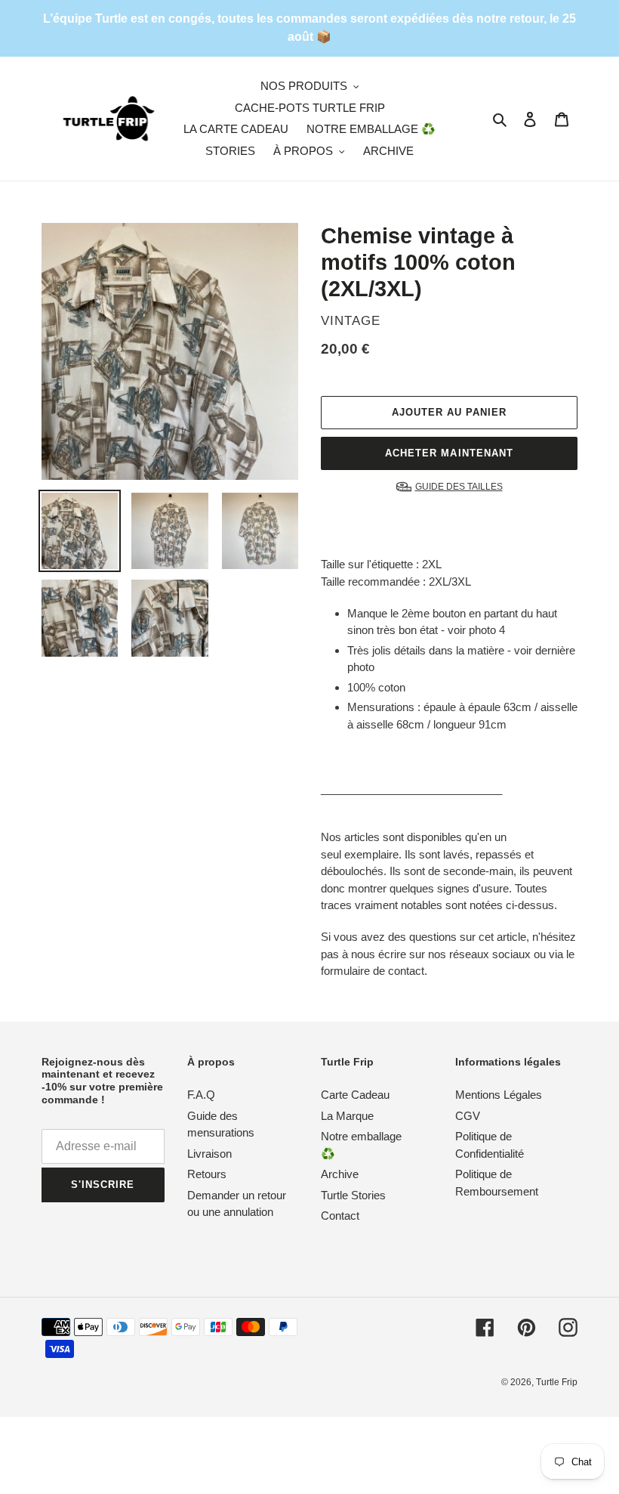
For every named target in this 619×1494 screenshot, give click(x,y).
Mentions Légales (498, 1094)
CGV (467, 1115)
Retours (206, 1174)
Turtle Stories (353, 1195)
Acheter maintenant (449, 453)
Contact (340, 1215)
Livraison (209, 1153)
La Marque (347, 1115)
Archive (340, 1174)
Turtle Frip (556, 1382)
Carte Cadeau (355, 1094)
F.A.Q (201, 1094)
